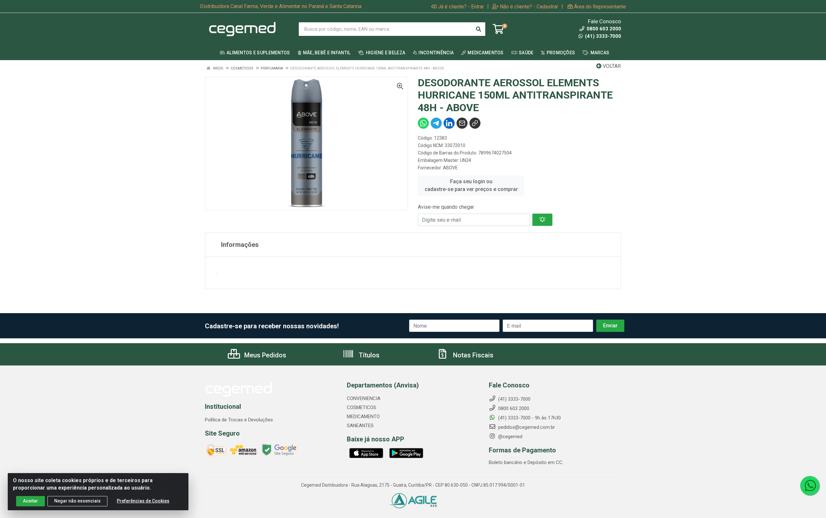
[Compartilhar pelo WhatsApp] (423, 123)
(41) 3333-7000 (602, 36)
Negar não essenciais (77, 500)
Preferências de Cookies (143, 500)
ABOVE (450, 167)
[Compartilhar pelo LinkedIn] (449, 123)
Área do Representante (600, 6)
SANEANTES (360, 425)
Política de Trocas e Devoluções (239, 420)
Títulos (368, 355)
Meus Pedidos (264, 355)
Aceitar (30, 500)
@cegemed (509, 436)
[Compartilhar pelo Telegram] (436, 123)
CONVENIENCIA (363, 398)
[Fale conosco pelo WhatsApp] (810, 485)
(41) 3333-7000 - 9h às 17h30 (529, 418)
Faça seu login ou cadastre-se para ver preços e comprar (471, 185)
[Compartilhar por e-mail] (462, 123)
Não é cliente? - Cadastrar (529, 6)
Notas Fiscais (472, 355)
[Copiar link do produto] (474, 123)
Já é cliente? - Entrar (461, 6)
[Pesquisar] (478, 29)
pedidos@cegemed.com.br (526, 427)
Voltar (611, 66)
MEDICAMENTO (363, 416)
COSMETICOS (361, 407)
